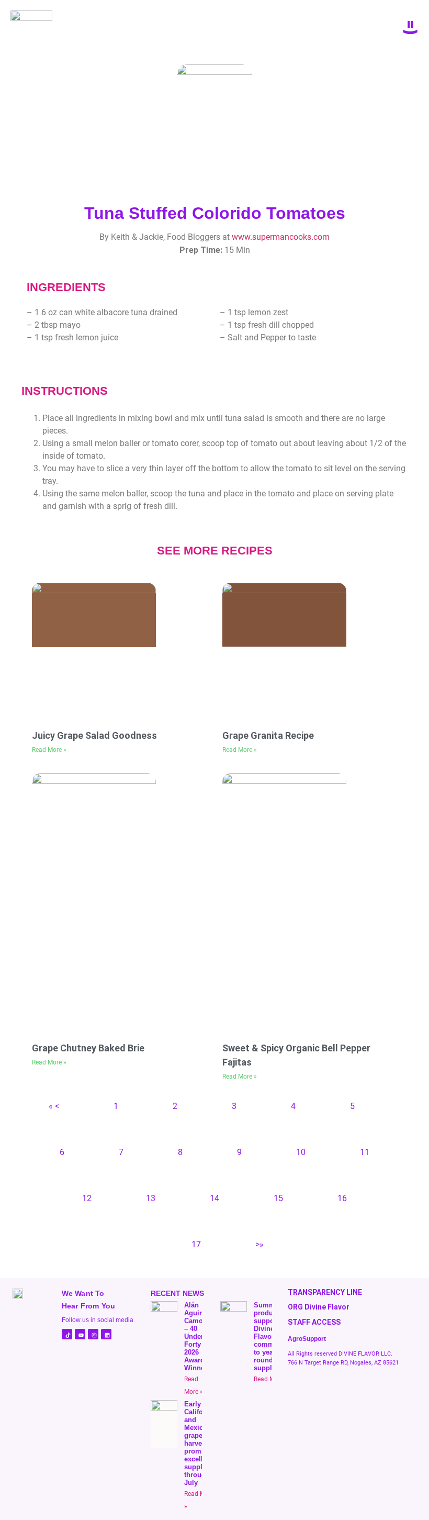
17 (196, 1244)
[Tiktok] (67, 1334)
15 (278, 1198)
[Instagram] (93, 1334)
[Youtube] (80, 1334)
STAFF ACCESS (314, 1322)
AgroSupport (307, 1339)
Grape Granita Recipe (268, 735)
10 (301, 1152)
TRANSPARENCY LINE (325, 1292)
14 (214, 1198)
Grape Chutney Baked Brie (88, 1047)
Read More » (49, 749)
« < (54, 1106)
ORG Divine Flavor (318, 1307)
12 (87, 1198)
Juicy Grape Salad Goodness (94, 735)
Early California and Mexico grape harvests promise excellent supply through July (200, 1443)
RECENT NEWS (177, 1293)
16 (342, 1198)
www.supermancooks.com (281, 237)
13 (150, 1198)
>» (259, 1244)
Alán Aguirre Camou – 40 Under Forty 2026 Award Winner (196, 1336)
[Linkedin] (106, 1334)
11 (364, 1152)
